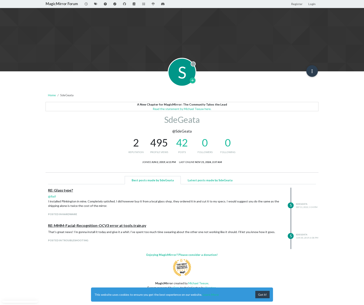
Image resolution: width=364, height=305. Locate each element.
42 (182, 143)
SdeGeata (301, 204)
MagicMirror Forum (62, 3)
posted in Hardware (62, 214)
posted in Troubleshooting (68, 240)
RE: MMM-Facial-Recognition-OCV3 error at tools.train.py (97, 225)
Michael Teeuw (198, 283)
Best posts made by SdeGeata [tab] (153, 180)
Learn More (211, 294)
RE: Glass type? (60, 190)
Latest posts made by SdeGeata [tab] (210, 180)
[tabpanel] (182, 218)
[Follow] (192, 80)
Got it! (262, 294)
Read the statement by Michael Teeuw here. (182, 109)
